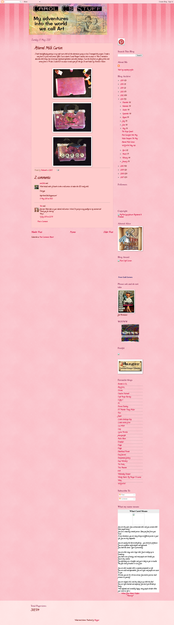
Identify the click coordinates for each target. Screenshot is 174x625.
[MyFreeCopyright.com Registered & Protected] (130, 217)
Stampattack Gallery (124, 458)
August (124, 117)
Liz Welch (121, 426)
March (124, 154)
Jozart (119, 416)
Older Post (108, 232)
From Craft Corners (125, 277)
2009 (122, 170)
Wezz (119, 480)
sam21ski (42, 183)
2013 (122, 92)
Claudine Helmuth (123, 394)
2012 (122, 95)
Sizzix (120, 445)
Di (119, 403)
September (125, 114)
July (123, 121)
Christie (120, 390)
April (124, 150)
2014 (122, 88)
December (125, 102)
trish (119, 471)
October (124, 110)
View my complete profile (125, 70)
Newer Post (36, 232)
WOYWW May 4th (129, 146)
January (125, 161)
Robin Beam (122, 439)
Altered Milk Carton (128, 142)
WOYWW (121, 484)
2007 (122, 177)
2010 (122, 166)
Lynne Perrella (123, 432)
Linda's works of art (124, 422)
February (125, 158)
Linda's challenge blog (125, 419)
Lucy (119, 429)
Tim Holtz (121, 464)
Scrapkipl (121, 442)
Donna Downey (123, 406)
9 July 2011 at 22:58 (46, 217)
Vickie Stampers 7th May (130, 138)
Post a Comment (42, 221)
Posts (122, 495)
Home (73, 232)
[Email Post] (58, 170)
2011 (122, 99)
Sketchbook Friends (123, 451)
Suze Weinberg (122, 461)
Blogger (96, 620)
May (124, 128)
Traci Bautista (122, 468)
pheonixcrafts (122, 435)
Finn (119, 413)
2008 (122, 174)
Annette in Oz (122, 384)
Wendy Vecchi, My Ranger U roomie (129, 477)
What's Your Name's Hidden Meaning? (130, 594)
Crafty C (120, 400)
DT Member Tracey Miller (126, 410)
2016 (122, 84)
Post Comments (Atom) (46, 237)
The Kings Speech (127, 131)
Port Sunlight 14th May (129, 135)
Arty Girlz (121, 387)
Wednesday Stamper (124, 474)
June (124, 125)
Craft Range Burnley (124, 397)
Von (41, 206)
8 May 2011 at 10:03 (46, 199)
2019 (122, 80)
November (125, 106)
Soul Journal (122, 455)
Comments (124, 499)
